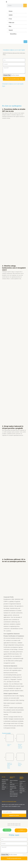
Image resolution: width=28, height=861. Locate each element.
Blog (10, 26)
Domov (10, 11)
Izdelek (10, 15)
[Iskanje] (25, 5)
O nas (10, 18)
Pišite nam (11, 22)
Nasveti (11, 30)
